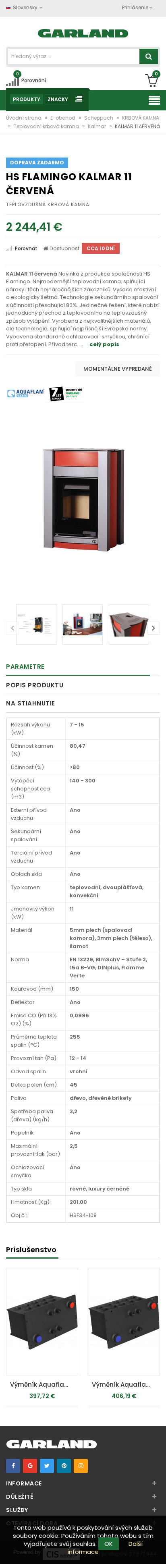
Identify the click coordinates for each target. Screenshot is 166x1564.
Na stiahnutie (30, 703)
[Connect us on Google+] (30, 1466)
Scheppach (99, 117)
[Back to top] (157, 1549)
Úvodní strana (24, 117)
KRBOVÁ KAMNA (140, 117)
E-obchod (63, 117)
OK (108, 1543)
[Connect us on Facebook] (13, 1466)
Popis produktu (34, 685)
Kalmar (97, 126)
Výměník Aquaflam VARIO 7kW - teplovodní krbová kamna (126, 1384)
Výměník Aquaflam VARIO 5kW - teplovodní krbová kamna (44, 1384)
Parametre (25, 666)
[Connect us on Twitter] (47, 1466)
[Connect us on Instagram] (81, 1466)
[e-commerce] (83, 32)
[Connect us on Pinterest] (64, 1466)
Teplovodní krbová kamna (47, 126)
